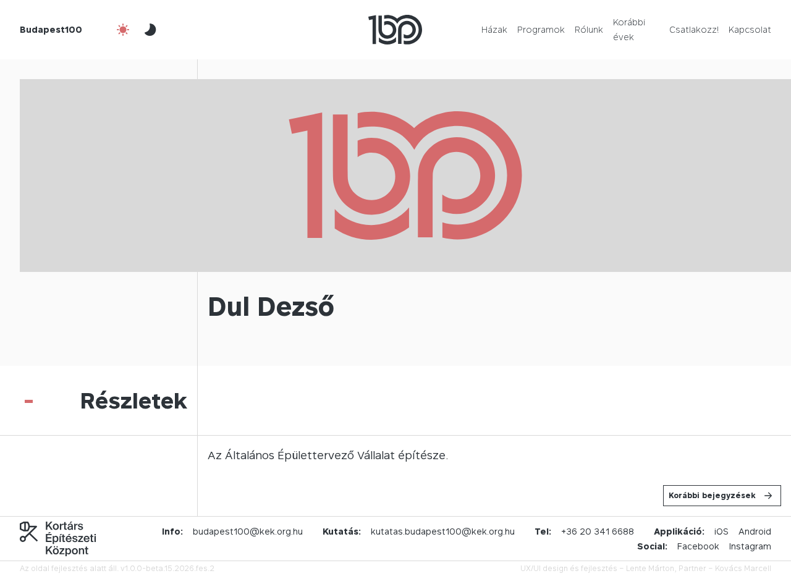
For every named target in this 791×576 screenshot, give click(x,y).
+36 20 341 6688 (597, 531)
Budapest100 (51, 29)
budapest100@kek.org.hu (248, 531)
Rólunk (589, 29)
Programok (541, 29)
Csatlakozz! (694, 29)
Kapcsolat (750, 29)
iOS (721, 531)
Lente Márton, (651, 568)
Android (754, 531)
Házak (494, 29)
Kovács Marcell (743, 568)
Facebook (698, 546)
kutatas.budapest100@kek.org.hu (443, 531)
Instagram (750, 546)
